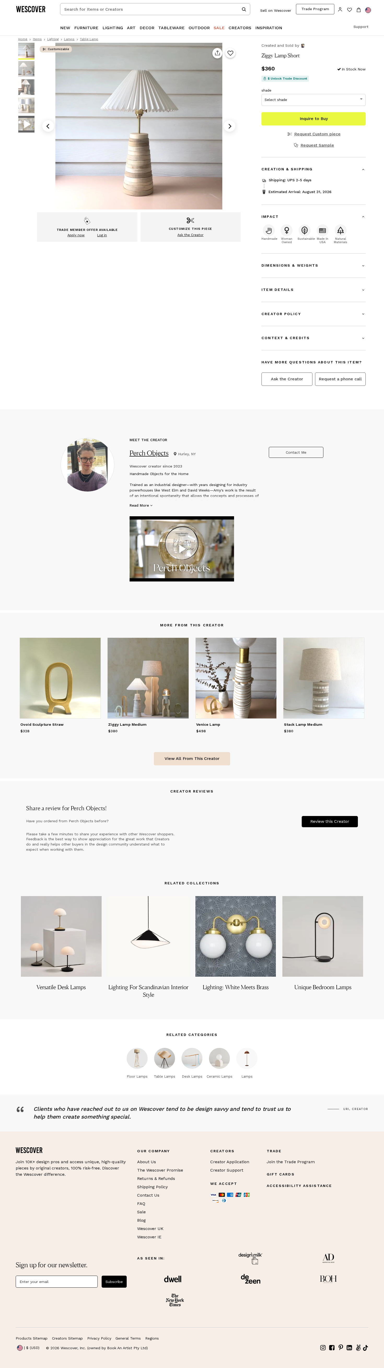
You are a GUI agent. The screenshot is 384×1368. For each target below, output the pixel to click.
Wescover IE (149, 1236)
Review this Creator (329, 821)
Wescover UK (150, 1228)
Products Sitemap (32, 1338)
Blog (141, 1220)
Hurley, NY (187, 454)
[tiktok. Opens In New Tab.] (365, 1348)
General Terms (128, 1338)
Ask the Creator (287, 378)
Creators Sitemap (67, 1338)
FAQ (141, 1203)
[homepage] (32, 9)
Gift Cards (281, 1174)
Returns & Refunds (156, 1178)
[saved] (349, 10)
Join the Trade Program (291, 1161)
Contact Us (148, 1195)
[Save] (230, 53)
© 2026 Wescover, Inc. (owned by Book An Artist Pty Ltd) (97, 1348)
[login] (340, 9)
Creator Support (226, 1170)
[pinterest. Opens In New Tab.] (340, 1347)
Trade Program (315, 9)
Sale (141, 1211)
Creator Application (229, 1161)
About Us (146, 1161)
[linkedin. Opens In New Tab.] (349, 1347)
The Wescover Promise (160, 1170)
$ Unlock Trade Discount (287, 78)
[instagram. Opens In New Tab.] (323, 1347)
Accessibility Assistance (299, 1186)
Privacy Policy (99, 1338)
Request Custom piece (317, 134)
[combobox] (155, 9)
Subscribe (114, 1282)
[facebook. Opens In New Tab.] (332, 1347)
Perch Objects (149, 453)
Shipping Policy (152, 1186)
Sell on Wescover (275, 10)
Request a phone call (340, 378)
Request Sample (317, 145)
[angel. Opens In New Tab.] (358, 1347)
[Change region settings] (368, 10)
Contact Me (296, 452)
